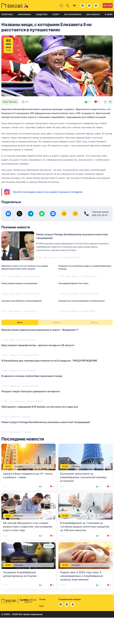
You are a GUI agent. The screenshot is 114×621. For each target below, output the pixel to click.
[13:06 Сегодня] (85, 506)
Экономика (24, 14)
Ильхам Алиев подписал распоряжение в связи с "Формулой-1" (40, 329)
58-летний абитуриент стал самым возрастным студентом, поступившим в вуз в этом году (27, 527)
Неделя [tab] (57, 322)
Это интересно (72, 14)
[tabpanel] (57, 381)
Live (110, 5)
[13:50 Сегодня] (85, 457)
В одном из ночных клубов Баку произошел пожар (31, 376)
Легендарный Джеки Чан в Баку (73, 283)
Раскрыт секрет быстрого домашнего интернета (30, 391)
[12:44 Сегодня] (85, 555)
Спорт (55, 14)
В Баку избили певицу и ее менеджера (19, 283)
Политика (7, 14)
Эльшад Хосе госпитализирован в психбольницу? (81, 301)
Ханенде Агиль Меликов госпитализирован (21, 301)
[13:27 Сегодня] (28, 506)
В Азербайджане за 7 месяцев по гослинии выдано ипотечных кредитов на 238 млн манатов (84, 527)
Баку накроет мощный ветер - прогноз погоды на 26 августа (37, 345)
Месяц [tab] (94, 322)
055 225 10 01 (99, 215)
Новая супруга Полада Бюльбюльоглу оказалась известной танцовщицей (45, 422)
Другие (13, 340)
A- (105, 102)
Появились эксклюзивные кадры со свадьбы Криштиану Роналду (84, 267)
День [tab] (20, 322)
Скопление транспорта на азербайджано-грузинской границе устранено (83, 477)
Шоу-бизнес (93, 14)
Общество (42, 14)
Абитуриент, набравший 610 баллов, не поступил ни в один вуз (39, 406)
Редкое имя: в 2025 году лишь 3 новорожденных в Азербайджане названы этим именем (81, 576)
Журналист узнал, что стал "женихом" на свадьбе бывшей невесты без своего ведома (24, 267)
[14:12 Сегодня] (28, 457)
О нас (42, 599)
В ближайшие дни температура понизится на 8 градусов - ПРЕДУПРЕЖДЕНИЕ (49, 360)
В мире (109, 14)
